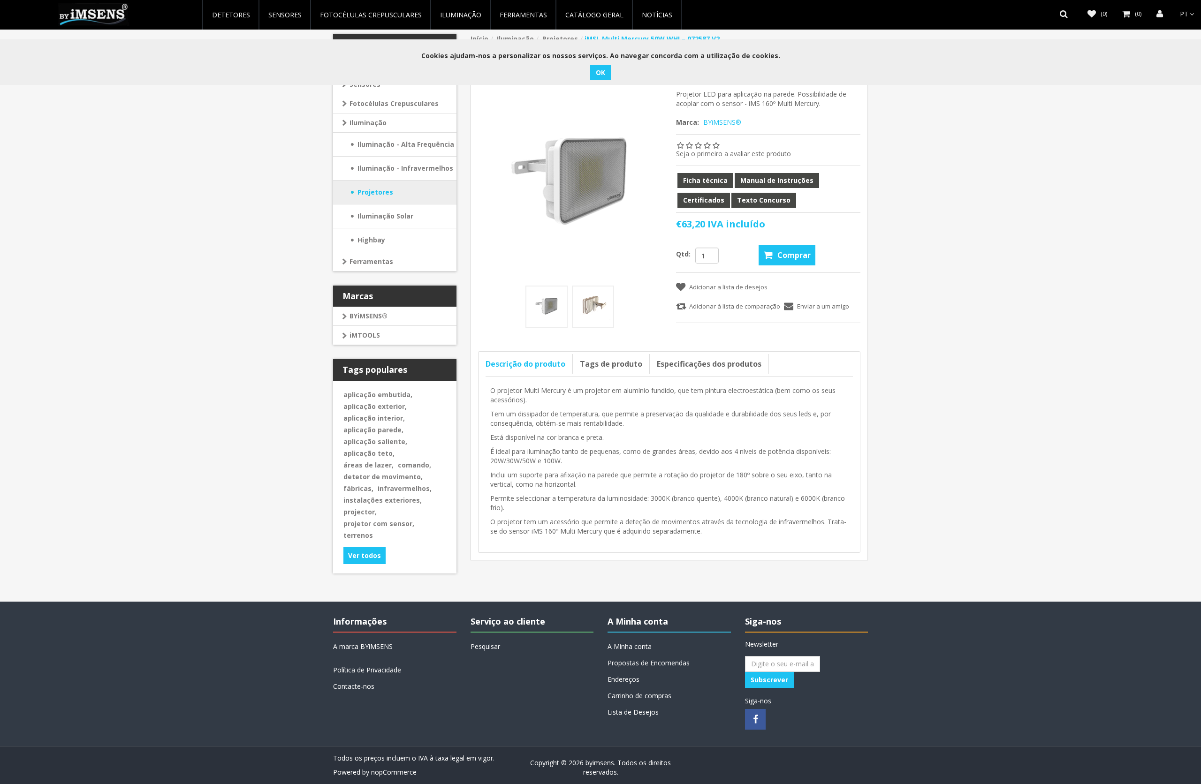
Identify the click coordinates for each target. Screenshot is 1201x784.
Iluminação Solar (385, 215)
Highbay (371, 239)
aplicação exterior (375, 406)
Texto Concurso (764, 200)
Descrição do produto (525, 364)
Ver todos (364, 555)
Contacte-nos (353, 686)
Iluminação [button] (460, 14)
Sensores (285, 14)
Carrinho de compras (639, 695)
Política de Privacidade (367, 669)
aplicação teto (369, 453)
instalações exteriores (382, 500)
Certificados (703, 200)
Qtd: (683, 253)
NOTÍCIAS (657, 14)
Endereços (623, 679)
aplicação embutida (377, 394)
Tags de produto (611, 364)
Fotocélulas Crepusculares (371, 14)
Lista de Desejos (633, 712)
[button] (1066, 14)
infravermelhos (405, 488)
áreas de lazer (368, 464)
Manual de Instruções (776, 180)
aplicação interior (374, 418)
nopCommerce (394, 772)
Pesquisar (485, 646)
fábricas (358, 488)
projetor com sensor (378, 523)
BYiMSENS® (369, 315)
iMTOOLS (365, 335)
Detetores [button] (231, 14)
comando (414, 464)
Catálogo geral (594, 14)
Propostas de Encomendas (649, 662)
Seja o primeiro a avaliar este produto (733, 153)
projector (360, 511)
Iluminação (368, 122)
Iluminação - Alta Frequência (405, 144)
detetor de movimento (383, 476)
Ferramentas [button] (523, 14)
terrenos (358, 535)
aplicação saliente (375, 441)
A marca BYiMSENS (363, 646)
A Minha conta (630, 646)
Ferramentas (371, 261)
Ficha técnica (705, 180)
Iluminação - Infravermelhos (405, 168)
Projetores (375, 192)
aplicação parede (373, 429)
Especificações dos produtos (709, 364)
